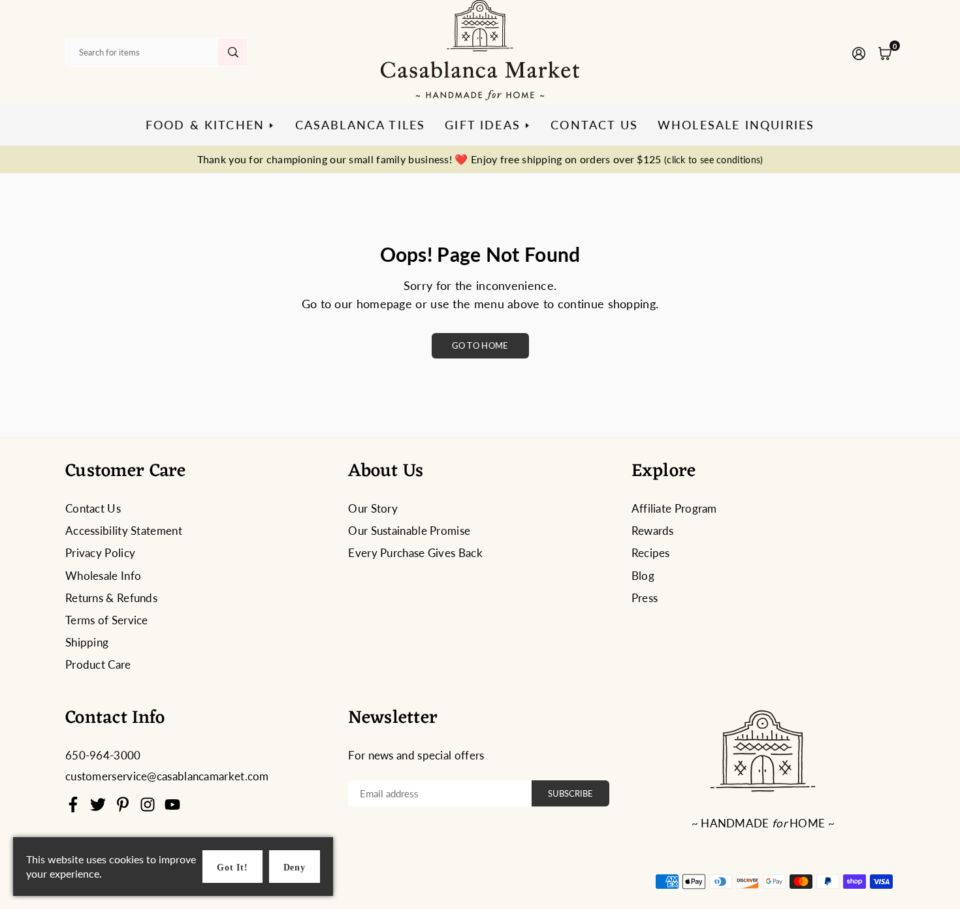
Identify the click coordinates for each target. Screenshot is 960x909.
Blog (643, 575)
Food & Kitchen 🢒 (211, 125)
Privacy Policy (100, 553)
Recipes (651, 553)
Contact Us (594, 125)
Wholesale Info (103, 575)
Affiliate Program (674, 508)
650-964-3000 (103, 755)
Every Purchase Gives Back (415, 553)
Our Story (373, 508)
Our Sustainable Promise (409, 530)
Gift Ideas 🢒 (488, 125)
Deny (294, 867)
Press (645, 598)
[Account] (859, 52)
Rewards (653, 530)
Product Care (98, 664)
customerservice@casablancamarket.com (167, 776)
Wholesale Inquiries (736, 125)
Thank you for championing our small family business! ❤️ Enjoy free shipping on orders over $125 (480, 159)
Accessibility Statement (123, 530)
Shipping (86, 642)
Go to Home (480, 345)
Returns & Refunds (111, 598)
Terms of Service (106, 620)
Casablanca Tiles (360, 125)
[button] (885, 52)
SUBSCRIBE (570, 793)
